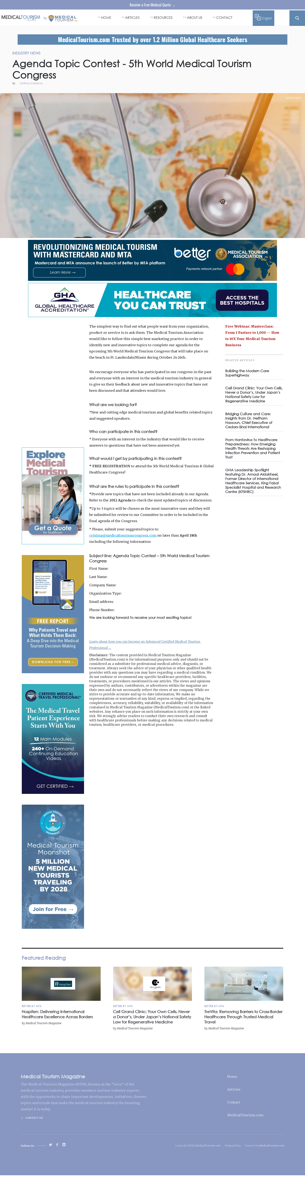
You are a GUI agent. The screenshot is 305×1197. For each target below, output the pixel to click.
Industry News (293, 98)
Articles (233, 1089)
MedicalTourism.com (245, 1115)
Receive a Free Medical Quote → (152, 4)
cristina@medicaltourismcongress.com (122, 535)
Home (232, 1076)
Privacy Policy (233, 1145)
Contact (233, 1102)
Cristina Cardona (31, 83)
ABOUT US (194, 17)
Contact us (34, 1118)
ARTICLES (132, 17)
